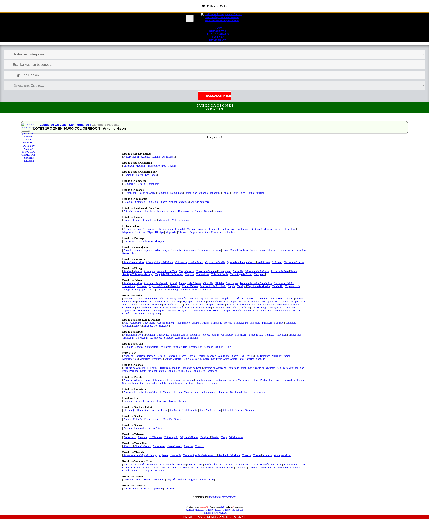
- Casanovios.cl (212, 509)
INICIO (218, 28)
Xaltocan (267, 455)
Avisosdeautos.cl (195, 509)
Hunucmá (159, 479)
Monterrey (144, 358)
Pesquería (157, 358)
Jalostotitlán (128, 286)
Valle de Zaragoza (199, 201)
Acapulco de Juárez (133, 262)
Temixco (269, 334)
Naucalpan (232, 304)
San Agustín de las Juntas (261, 367)
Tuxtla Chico (238, 192)
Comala (137, 220)
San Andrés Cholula (293, 380)
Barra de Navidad (201, 289)
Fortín (207, 464)
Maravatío (216, 322)
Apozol (127, 488)
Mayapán (171, 479)
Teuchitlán (277, 286)
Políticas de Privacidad (215, 512)
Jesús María (168, 156)
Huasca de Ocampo (206, 271)
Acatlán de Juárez (132, 283)
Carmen (141, 183)
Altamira (128, 446)
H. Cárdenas (155, 437)
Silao (133, 253)
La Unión (277, 262)
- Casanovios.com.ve (232, 509)
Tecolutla (253, 467)
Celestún (128, 479)
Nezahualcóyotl (248, 304)
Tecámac (245, 307)
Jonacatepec (227, 334)
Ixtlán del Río (180, 346)
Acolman (128, 298)
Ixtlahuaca (133, 304)
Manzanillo (164, 220)
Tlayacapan (142, 337)
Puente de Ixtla (255, 334)
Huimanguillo (171, 437)
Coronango (188, 380)
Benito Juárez (166, 229)
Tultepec (226, 310)
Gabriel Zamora (165, 322)
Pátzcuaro (267, 322)
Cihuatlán (208, 283)
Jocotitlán (168, 304)
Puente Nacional (225, 467)
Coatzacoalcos (195, 464)
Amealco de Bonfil (133, 392)
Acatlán (127, 271)
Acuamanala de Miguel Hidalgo (140, 455)
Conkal (138, 479)
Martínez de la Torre (247, 464)
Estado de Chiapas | (54, 124)
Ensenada (129, 165)
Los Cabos (151, 174)
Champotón (153, 183)
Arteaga (127, 211)
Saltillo (198, 211)
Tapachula (215, 192)
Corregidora (151, 392)
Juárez (188, 192)
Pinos (136, 488)
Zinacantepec (139, 313)
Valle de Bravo (251, 310)
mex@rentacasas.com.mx (222, 496)
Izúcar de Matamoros (239, 380)
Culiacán (137, 419)
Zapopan (185, 289)
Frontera (142, 437)
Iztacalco (278, 229)
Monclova (162, 211)
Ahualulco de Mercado (156, 283)
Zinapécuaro (150, 325)
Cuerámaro (190, 250)
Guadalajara (232, 283)
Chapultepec (129, 301)
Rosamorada (195, 346)
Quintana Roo (206, 479)
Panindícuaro (241, 322)
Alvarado (128, 464)
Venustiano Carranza (210, 232)
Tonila (159, 289)
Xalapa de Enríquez (153, 470)
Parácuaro (255, 322)
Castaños (138, 211)
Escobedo (150, 211)
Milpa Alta (171, 232)
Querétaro (223, 392)
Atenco (214, 298)
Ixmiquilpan (224, 271)
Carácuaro (135, 322)
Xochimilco (229, 232)
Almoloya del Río (176, 298)
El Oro (242, 301)
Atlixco (138, 380)
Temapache (266, 467)
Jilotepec (144, 304)
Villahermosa (236, 437)
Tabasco (145, 488)
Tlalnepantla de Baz (200, 310)
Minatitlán (276, 464)
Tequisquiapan (257, 392)
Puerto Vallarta (190, 286)
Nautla (146, 467)
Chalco (299, 298)
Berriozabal (130, 192)
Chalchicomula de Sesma (166, 380)
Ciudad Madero (142, 446)
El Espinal (152, 367)
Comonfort (176, 250)
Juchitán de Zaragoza (214, 367)
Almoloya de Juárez (154, 298)
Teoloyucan (275, 307)
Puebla (263, 380)
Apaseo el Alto (152, 250)
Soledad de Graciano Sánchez (238, 410)
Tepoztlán (281, 334)
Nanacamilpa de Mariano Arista (200, 455)
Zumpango (154, 313)
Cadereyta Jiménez (145, 355)
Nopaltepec (283, 304)
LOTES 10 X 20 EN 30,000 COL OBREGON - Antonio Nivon (79, 128)
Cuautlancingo (203, 380)
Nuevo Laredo (174, 446)
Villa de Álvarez (180, 220)
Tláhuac (182, 232)
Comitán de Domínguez (170, 192)
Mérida (182, 479)
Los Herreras (247, 355)
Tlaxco (257, 455)
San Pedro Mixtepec (287, 367)
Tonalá (226, 192)
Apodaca (128, 355)
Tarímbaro (290, 322)
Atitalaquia (149, 271)
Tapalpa (241, 286)
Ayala (141, 334)
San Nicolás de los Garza (196, 358)
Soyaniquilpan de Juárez (225, 307)
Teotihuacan (289, 307)
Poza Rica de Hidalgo (202, 467)
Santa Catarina (246, 358)
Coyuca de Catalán (215, 262)
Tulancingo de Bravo (241, 274)
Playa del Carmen (177, 401)
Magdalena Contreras (133, 232)
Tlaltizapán (128, 337)
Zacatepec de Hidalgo (186, 337)
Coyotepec (187, 301)
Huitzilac (195, 334)
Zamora (137, 325)
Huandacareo (183, 322)
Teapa (224, 437)
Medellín (264, 464)
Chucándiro (149, 322)
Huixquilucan (269, 301)
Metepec (209, 304)
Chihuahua (152, 201)
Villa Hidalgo (172, 289)
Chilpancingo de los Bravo (189, 262)
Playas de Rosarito (156, 165)
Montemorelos (130, 358)
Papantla (166, 467)
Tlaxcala (246, 455)
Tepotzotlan (144, 310)
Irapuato (216, 250)
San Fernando (200, 192)
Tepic (228, 346)
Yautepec (168, 337)
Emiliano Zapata (179, 334)
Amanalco (193, 298)
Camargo (140, 201)
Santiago (260, 358)
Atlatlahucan (130, 334)
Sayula (231, 286)
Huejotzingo (219, 380)
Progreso (192, 479)
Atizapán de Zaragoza (242, 298)
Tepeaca (201, 383)
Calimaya (289, 298)
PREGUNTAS (217, 31)
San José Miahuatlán (133, 383)
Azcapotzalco (150, 229)
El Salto (219, 283)
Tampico (199, 446)
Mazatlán (167, 419)
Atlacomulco (262, 298)
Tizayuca (189, 274)
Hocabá (148, 479)
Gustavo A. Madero (261, 229)
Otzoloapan (128, 307)
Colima (127, 220)
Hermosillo (140, 428)
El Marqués (166, 392)
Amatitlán (140, 464)
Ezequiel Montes (183, 392)
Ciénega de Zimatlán (134, 367)
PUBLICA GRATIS (218, 34)
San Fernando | (80, 124)
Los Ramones (262, 355)
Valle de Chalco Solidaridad (275, 310)
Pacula (293, 271)
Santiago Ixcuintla (213, 346)
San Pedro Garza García (224, 358)
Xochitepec (156, 337)
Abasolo (127, 250)
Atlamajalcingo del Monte (159, 262)
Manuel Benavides (179, 201)
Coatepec (181, 464)
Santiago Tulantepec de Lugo (137, 274)
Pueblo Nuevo (257, 250)
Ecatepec (232, 301)
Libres (255, 380)
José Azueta (263, 262)
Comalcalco (130, 437)
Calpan (147, 380)
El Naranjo (129, 410)
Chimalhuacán (160, 301)
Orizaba (156, 467)
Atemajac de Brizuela (190, 283)
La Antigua (228, 464)
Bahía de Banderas (133, 346)
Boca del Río (167, 464)
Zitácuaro (164, 325)
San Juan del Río (239, 392)
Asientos (145, 156)
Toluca (216, 310)
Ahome (127, 419)
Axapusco (276, 298)
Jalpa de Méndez (189, 437)
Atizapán (224, 298)
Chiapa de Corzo (147, 192)
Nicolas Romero (266, 304)
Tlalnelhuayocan (282, 467)
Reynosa (188, 446)
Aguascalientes (131, 156)
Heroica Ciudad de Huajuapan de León (181, 367)
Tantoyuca (241, 467)
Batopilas (128, 201)
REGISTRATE (214, 10)
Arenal (173, 283)
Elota (147, 419)
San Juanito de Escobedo (213, 286)
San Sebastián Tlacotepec (181, 383)
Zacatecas (169, 488)
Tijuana (172, 165)
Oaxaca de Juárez (237, 367)
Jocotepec (142, 286)
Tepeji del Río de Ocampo (169, 274)
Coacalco (175, 301)
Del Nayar (165, 346)
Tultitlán (237, 310)
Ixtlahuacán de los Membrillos (256, 283)
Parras (173, 211)
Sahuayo (279, 322)
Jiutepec (206, 334)
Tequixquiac (158, 310)
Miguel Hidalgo (155, 232)
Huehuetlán (143, 410)
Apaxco (204, 298)
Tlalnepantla (294, 334)
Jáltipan (217, 464)
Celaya (165, 250)
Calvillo (156, 156)
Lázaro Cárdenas (200, 322)
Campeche (129, 183)
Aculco (138, 298)
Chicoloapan (144, 301)
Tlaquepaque (138, 289)
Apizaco (163, 455)
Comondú (129, 174)
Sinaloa (178, 419)
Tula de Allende (219, 274)
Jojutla (215, 334)
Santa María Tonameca (205, 370)
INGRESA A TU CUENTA (214, 1)
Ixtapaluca (284, 301)
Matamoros (159, 446)
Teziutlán (212, 383)
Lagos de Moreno (158, 286)
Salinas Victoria (172, 358)
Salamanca (272, 250)
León (225, 250)
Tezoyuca (183, 310)
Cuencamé (129, 241)
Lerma (188, 304)
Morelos (220, 304)
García (191, 355)
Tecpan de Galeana (294, 262)
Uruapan (127, 325)
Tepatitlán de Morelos (258, 286)
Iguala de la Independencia (241, 262)
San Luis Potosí (159, 410)
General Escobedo (206, 355)
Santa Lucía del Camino (153, 370)
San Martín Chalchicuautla (183, 410)
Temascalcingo (259, 307)
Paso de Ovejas (181, 467)
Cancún (128, 401)
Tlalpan (193, 232)
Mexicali (140, 165)
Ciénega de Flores (176, 355)
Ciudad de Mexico (185, 229)
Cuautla (150, 334)
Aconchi (127, 428)
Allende (138, 250)
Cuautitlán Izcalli (216, 301)
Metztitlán (238, 271)
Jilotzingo (156, 304)
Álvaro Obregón (132, 229)
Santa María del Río (210, 410)
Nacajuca (205, 437)
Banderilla (152, 464)
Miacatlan (240, 334)
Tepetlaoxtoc (129, 310)
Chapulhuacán (186, 271)
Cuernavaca (163, 334)
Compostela (151, 346)
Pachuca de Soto (280, 271)
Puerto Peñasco (156, 428)
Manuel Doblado (239, 250)
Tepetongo (157, 488)
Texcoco (171, 310)
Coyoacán (202, 229)
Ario (125, 322)
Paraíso (215, 437)
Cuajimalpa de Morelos (221, 229)
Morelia (228, 322)
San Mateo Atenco (201, 307)
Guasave (156, 419)
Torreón (217, 211)
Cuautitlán (200, 301)
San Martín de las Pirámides (174, 307)
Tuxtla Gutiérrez (255, 192)
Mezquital (160, 241)
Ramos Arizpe (185, 211)
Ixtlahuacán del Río (284, 283)
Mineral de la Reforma (257, 271)
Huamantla (175, 455)
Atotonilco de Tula (167, 271)
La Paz (139, 174)
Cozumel (150, 401)
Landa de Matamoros (205, 392)
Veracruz (136, 470)
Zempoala (259, 274)
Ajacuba (137, 271)
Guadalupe (223, 355)
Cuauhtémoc (150, 220)
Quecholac (275, 380)
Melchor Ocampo (281, 355)
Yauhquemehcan (282, 455)
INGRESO (218, 37)
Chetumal (139, 401)
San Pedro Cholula (156, 383)
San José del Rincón (147, 307)
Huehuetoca (254, 301)
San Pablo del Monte (229, 455)
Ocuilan (295, 304)
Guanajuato (204, 250)
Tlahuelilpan (202, 274)
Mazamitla (174, 286)
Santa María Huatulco (179, 370)
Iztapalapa (290, 229)
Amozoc (127, 380)
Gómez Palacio (145, 241)
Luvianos (198, 304)
